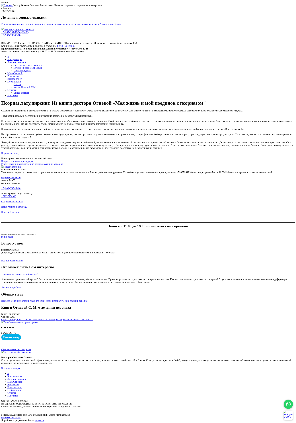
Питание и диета (22, 70)
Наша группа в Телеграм (14, 206)
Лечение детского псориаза (28, 65)
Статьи (17, 84)
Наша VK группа (10, 212)
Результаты (13, 76)
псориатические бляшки (65, 301)
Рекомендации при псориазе (19, 29)
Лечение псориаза (16, 62)
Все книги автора (10, 368)
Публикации (14, 81)
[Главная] (7, 5)
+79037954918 (8, 196)
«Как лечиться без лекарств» (16, 349)
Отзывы (11, 90)
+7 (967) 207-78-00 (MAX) (15, 32)
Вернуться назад (9, 153)
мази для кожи (37, 301)
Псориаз (5, 301)
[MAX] (288, 415)
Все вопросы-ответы (12, 260)
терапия (83, 301)
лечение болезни (20, 301)
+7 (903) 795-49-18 (11, 35)
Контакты (12, 95)
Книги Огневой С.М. (25, 87)
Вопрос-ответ (14, 79)
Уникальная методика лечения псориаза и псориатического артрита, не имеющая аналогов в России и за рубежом (61, 24)
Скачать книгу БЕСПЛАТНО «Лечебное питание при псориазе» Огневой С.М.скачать (47, 319)
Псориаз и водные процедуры (17, 161)
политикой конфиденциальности (46, 234)
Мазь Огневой (15, 73)
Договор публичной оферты (16, 412)
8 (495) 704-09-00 (66, 46)
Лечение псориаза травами (28, 67)
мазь (48, 301)
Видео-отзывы (21, 92)
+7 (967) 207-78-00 (11, 177)
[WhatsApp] (288, 404)
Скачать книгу (11, 337)
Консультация (14, 59)
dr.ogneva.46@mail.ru (12, 201)
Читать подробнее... (12, 287)
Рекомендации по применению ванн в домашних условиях (32, 164)
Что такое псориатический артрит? (20, 274)
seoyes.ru (39, 420)
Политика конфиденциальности (18, 409)
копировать (7, 236)
